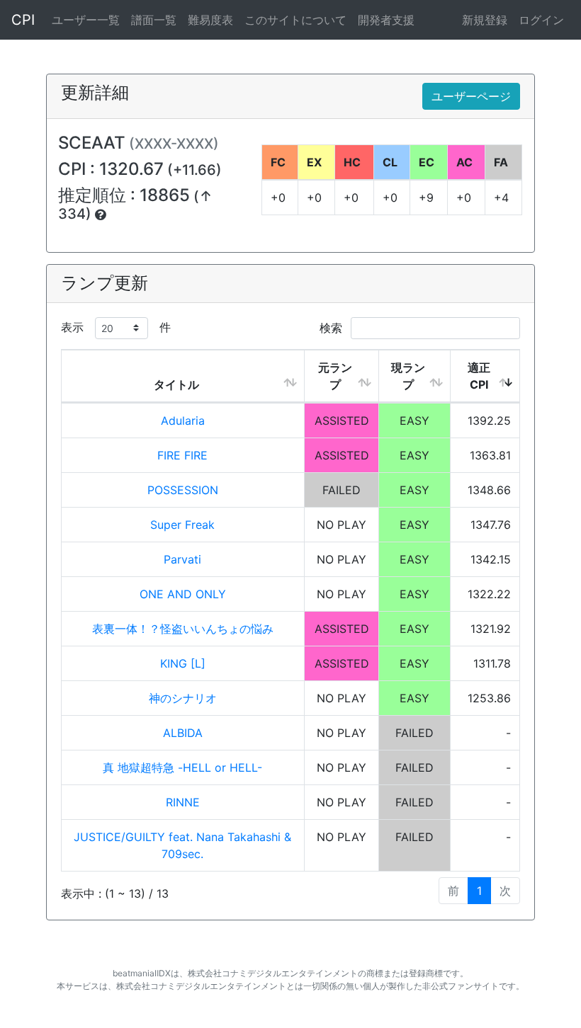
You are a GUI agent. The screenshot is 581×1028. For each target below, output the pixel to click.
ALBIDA (183, 733)
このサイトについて (295, 20)
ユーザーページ (471, 96)
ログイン (541, 20)
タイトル (176, 384)
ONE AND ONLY (183, 594)
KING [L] (182, 663)
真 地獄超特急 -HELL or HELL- (182, 767)
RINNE (183, 802)
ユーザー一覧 (86, 20)
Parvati (182, 559)
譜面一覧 (153, 20)
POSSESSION (182, 490)
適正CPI (479, 376)
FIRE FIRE (182, 455)
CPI (23, 19)
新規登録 (484, 20)
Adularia (183, 420)
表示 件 (116, 327)
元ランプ (335, 376)
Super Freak (182, 525)
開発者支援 (386, 20)
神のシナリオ (183, 698)
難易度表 (210, 20)
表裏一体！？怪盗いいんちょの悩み (182, 629)
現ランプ (408, 376)
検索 (333, 328)
